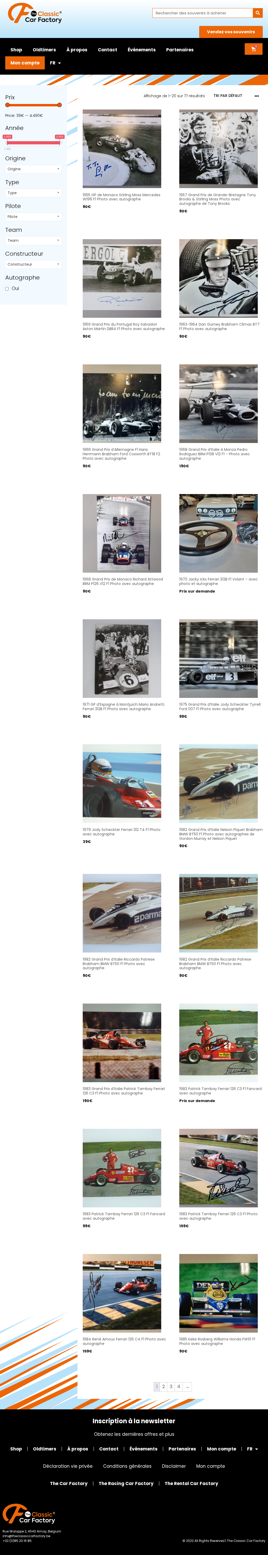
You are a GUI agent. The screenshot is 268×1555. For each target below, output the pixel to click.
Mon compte (25, 63)
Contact (107, 50)
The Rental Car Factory (191, 1483)
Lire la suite (190, 602)
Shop (16, 50)
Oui (15, 288)
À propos (76, 50)
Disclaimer (174, 1466)
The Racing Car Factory (126, 1483)
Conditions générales (127, 1466)
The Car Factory (69, 1483)
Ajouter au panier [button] (101, 222)
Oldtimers (44, 50)
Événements (142, 50)
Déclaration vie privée (68, 1466)
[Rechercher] (258, 13)
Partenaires (180, 50)
